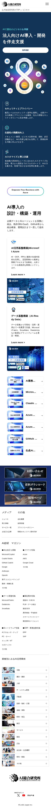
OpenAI (5, 575)
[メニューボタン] (47, 4)
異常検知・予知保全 (30, 613)
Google (4, 567)
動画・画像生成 (7, 584)
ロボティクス (7, 645)
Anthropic (5, 571)
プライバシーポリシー (26, 527)
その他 (4, 588)
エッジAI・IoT (7, 641)
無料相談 (25, 50)
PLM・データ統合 (29, 604)
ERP (24, 632)
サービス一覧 (7, 527)
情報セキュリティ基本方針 (27, 532)
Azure (25, 554)
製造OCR (26, 608)
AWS (25, 558)
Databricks (6, 604)
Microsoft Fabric (8, 600)
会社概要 (21, 519)
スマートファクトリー (31, 617)
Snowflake (6, 608)
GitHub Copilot (7, 563)
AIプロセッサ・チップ (10, 632)
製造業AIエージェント (31, 621)
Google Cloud (28, 563)
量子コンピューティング (11, 579)
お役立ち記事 (7, 532)
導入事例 (5, 523)
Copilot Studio (7, 558)
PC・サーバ (6, 636)
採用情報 (21, 523)
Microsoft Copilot (8, 554)
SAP (24, 636)
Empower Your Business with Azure (25, 191)
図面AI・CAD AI (29, 600)
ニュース (5, 519)
